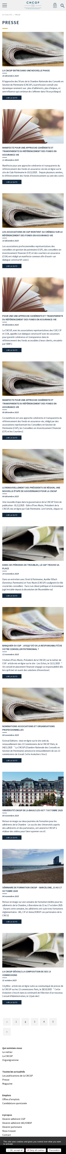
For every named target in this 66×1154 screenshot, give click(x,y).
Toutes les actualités (13, 1071)
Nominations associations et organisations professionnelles (28, 728)
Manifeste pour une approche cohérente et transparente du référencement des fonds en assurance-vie (29, 151)
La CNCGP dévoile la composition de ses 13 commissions (26, 973)
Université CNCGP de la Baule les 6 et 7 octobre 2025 (32, 810)
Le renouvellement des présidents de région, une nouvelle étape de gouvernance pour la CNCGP (31, 489)
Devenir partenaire (12, 1126)
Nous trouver (9, 1130)
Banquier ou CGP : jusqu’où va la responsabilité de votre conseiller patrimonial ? (32, 647)
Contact (6, 1134)
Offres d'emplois (10, 1099)
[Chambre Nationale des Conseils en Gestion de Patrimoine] (33, 5)
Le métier (7, 1052)
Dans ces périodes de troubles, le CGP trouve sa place (30, 566)
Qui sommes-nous (12, 1048)
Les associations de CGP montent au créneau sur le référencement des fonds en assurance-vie (32, 233)
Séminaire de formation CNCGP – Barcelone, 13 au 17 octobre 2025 (32, 889)
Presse (5, 1079)
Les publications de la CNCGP (17, 1075)
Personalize (54, 1150)
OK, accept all (16, 1150)
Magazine (7, 1083)
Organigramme (10, 1060)
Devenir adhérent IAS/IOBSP (17, 1122)
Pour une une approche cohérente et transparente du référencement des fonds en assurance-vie (32, 317)
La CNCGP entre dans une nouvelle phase (26, 70)
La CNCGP (7, 1056)
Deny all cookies (36, 1150)
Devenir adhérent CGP (13, 1118)
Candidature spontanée (14, 1103)
